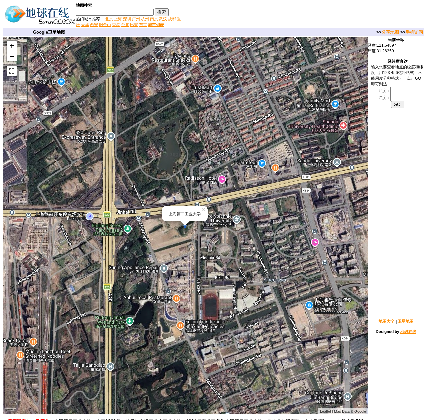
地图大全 (387, 321)
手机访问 (414, 32)
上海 (118, 19)
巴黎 (134, 24)
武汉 (163, 19)
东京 (143, 24)
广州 (136, 19)
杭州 (145, 19)
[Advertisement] (263, 15)
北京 (109, 19)
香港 (116, 24)
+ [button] (12, 46)
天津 (85, 24)
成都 (172, 19)
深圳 (127, 19)
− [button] (12, 56)
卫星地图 (406, 321)
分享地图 (390, 32)
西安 (94, 24)
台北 (125, 24)
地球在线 (408, 331)
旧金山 (105, 24)
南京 (154, 19)
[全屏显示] (12, 71)
